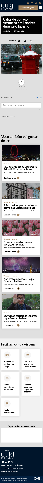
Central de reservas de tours (12, 465)
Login (40, 98)
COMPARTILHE (12, 40)
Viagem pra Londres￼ (9, 471)
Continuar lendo (10, 178)
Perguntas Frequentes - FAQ (12, 468)
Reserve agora (28, 7)
